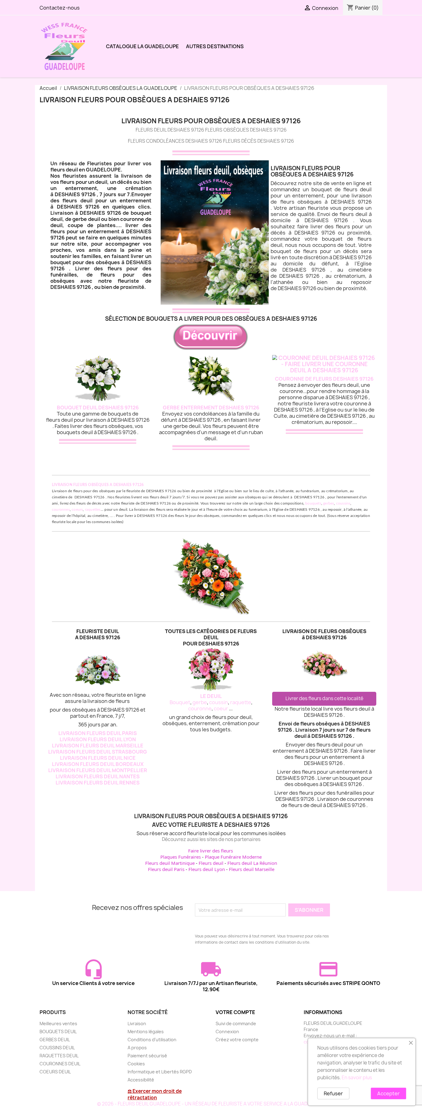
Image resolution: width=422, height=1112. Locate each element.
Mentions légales (146, 1031)
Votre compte (235, 1012)
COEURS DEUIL (55, 1072)
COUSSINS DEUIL (57, 1048)
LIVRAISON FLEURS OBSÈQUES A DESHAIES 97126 (98, 485)
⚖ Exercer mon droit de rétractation (155, 1094)
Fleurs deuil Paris (166, 869)
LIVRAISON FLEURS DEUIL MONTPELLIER (97, 770)
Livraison (137, 1023)
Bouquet (180, 702)
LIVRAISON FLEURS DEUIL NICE (98, 758)
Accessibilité (141, 1080)
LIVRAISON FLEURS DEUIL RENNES (98, 782)
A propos (137, 1048)
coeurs (77, 509)
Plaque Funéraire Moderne (233, 857)
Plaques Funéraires (180, 857)
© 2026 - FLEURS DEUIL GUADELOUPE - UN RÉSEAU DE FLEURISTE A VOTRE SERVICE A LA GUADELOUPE (211, 1104)
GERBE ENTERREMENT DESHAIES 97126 (211, 407)
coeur (221, 708)
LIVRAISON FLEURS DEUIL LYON (98, 739)
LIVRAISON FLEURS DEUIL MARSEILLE (97, 745)
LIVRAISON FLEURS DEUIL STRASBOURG (97, 751)
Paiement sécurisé (147, 1056)
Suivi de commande (236, 1023)
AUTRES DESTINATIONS (215, 46)
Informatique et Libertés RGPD (160, 1072)
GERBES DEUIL (55, 1039)
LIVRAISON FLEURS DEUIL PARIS (97, 733)
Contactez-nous (60, 7)
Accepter (388, 1093)
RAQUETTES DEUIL (59, 1056)
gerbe (199, 702)
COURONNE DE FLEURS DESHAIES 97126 (324, 378)
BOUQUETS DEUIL (58, 1031)
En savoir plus (357, 1077)
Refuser (333, 1093)
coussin (218, 702)
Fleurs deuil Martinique (170, 863)
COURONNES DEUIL (60, 1064)
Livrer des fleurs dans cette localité (324, 698)
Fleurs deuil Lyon (206, 869)
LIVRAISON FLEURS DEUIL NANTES (98, 776)
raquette (240, 702)
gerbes (328, 503)
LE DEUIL (211, 696)
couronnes (61, 509)
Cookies (136, 1064)
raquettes (93, 509)
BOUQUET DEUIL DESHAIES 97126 (98, 407)
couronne (200, 708)
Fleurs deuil (211, 863)
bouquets (313, 503)
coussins (343, 503)
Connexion (227, 1031)
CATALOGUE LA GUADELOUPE (142, 46)
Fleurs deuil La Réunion (252, 863)
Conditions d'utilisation (152, 1039)
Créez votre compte (237, 1039)
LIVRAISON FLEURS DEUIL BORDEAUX (98, 764)
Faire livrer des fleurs (210, 851)
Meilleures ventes (58, 1023)
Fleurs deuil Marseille (251, 869)
